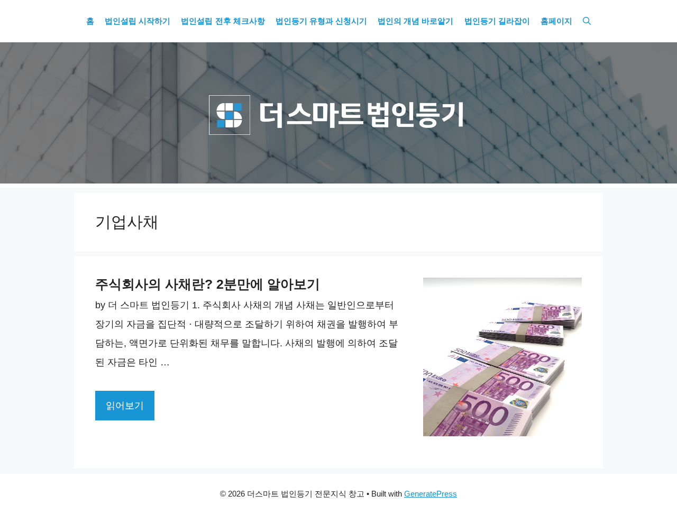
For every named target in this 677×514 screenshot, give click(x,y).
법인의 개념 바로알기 (415, 21)
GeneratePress (430, 493)
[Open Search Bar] (587, 21)
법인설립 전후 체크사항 (222, 21)
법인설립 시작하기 (137, 21)
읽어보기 (125, 405)
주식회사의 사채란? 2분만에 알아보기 (207, 284)
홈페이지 (556, 21)
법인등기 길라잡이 (497, 21)
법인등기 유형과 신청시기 (321, 21)
